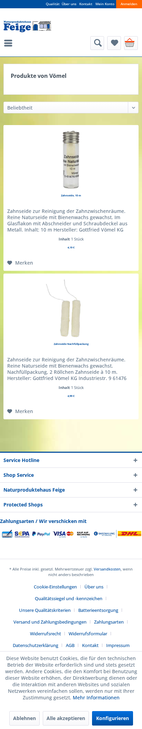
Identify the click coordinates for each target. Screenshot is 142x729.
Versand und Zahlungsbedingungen (50, 622)
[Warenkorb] (131, 43)
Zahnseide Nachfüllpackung (71, 344)
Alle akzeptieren (66, 718)
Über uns (69, 4)
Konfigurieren (112, 718)
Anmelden (129, 4)
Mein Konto (104, 4)
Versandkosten (107, 569)
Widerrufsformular (88, 633)
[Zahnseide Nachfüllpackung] (71, 308)
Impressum (118, 645)
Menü (10, 43)
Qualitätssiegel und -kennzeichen (68, 598)
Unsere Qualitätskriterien (45, 610)
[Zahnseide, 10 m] (71, 160)
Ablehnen (24, 718)
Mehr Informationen (96, 697)
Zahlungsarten (109, 622)
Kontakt (85, 4)
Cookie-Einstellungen (55, 587)
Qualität (53, 4)
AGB (70, 645)
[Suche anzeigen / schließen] (97, 43)
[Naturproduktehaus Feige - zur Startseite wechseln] (27, 27)
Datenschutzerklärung (35, 645)
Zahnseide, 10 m (71, 195)
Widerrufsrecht (45, 633)
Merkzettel (114, 43)
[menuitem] (10, 43)
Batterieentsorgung (98, 610)
